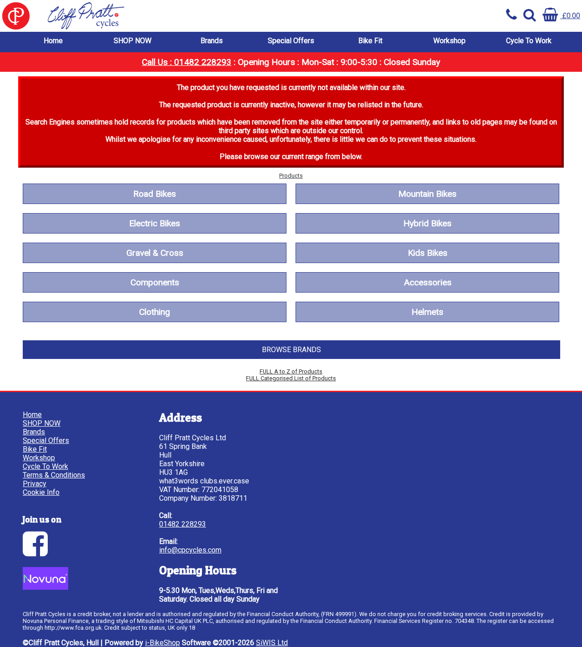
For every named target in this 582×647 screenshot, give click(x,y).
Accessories (428, 282)
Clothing (154, 312)
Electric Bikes (154, 223)
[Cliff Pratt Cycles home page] (145, 16)
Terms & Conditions (54, 475)
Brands (212, 40)
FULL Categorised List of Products (291, 378)
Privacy (34, 483)
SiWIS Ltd (272, 642)
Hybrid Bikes (427, 223)
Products (291, 175)
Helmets (427, 312)
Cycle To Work (529, 40)
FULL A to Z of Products (291, 371)
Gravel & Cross (154, 253)
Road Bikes (154, 194)
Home (53, 40)
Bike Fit (370, 40)
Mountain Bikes (427, 194)
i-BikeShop (162, 642)
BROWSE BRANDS (291, 349)
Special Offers (291, 40)
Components (154, 282)
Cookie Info (41, 492)
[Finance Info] (45, 587)
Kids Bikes (427, 253)
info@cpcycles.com (190, 550)
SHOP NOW (132, 40)
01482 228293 (182, 524)
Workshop (449, 40)
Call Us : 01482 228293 (186, 62)
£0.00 (570, 15)
